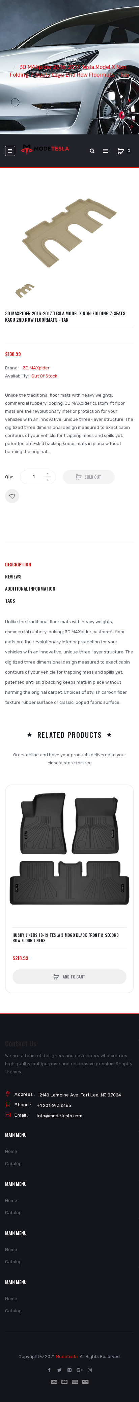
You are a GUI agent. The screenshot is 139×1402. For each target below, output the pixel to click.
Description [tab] (18, 564)
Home (69, 59)
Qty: (9, 476)
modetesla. (67, 1356)
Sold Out (92, 477)
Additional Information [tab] (30, 588)
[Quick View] (14, 819)
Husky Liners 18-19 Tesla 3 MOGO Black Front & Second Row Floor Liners (65, 937)
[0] (121, 151)
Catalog (13, 1163)
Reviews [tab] (13, 576)
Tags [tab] (10, 600)
